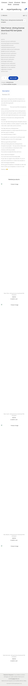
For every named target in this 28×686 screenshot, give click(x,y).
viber (10, 4)
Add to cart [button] (15, 299)
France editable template (10, 84)
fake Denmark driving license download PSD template (14, 656)
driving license (9, 82)
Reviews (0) (6, 94)
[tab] (14, 91)
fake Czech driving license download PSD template (14, 414)
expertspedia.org (14, 9)
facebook (17, 2)
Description (5, 91)
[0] (25, 9)
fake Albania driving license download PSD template (14, 535)
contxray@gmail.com (13, 678)
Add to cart (13, 78)
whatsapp (16, 4)
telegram (5, 2)
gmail (11, 2)
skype (24, 2)
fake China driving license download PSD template (14, 294)
